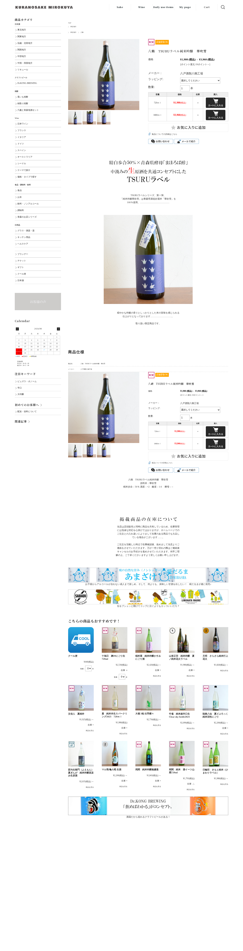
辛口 (19, 388)
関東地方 (21, 36)
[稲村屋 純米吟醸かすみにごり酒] (148, 640)
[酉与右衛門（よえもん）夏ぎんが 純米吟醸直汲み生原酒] (81, 754)
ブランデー (22, 254)
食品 (19, 190)
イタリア (21, 137)
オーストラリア (24, 157)
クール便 (72, 656)
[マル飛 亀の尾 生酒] (114, 754)
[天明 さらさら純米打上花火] (215, 640)
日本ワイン (22, 124)
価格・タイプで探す (27, 177)
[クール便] (81, 640)
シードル (21, 163)
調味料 (20, 210)
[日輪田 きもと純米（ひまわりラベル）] (215, 754)
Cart (207, 7)
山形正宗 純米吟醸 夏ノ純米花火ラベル (181, 657)
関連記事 (21, 421)
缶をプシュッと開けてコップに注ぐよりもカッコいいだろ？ (148, 606)
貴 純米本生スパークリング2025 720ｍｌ (114, 715)
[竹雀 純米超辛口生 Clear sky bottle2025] (182, 698)
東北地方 (73, 26)
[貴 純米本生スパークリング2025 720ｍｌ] (114, 698)
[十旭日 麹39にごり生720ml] (114, 640)
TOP (69, 23)
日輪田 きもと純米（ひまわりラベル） (215, 771)
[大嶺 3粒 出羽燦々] (148, 698)
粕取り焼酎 (22, 103)
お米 (19, 197)
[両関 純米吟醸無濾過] (148, 754)
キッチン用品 (23, 237)
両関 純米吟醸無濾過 (147, 769)
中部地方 (21, 56)
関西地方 (21, 50)
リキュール (22, 70)
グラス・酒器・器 (26, 231)
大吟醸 (20, 394)
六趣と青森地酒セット (28, 110)
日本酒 (20, 280)
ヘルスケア (22, 244)
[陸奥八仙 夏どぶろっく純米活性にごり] (215, 698)
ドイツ (20, 144)
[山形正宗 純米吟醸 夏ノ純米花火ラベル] (182, 640)
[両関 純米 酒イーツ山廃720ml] (182, 754)
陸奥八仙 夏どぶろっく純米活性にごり (215, 715)
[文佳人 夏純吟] (81, 698)
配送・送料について (27, 411)
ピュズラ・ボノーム (27, 381)
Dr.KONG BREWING (27, 83)
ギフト (20, 267)
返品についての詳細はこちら (164, 134)
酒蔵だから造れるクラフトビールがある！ (148, 816)
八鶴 (82, 32)
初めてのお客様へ (27, 405)
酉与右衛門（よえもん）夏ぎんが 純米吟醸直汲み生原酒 (81, 772)
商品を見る (157, 676)
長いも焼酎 (22, 97)
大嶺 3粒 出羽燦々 (144, 713)
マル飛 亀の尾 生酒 (111, 769)
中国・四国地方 (24, 63)
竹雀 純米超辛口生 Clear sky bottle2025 (179, 715)
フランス (21, 130)
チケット (21, 261)
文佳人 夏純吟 (77, 713)
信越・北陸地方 (24, 43)
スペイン (21, 150)
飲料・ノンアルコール (28, 204)
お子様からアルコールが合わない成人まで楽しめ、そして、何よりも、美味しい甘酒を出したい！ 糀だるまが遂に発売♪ (148, 584)
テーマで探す (23, 170)
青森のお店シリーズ (27, 217)
